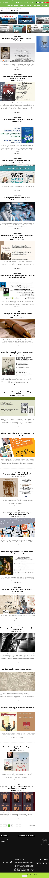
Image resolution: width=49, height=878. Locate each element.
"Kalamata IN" (14, 41)
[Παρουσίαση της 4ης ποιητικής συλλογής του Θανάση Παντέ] (33, 29)
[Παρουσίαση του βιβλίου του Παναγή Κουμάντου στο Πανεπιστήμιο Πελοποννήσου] (17, 801)
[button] (46, 5)
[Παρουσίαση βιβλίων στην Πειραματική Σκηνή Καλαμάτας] (17, 406)
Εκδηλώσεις (6, 8)
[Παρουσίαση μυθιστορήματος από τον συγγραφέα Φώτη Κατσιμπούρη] (17, 565)
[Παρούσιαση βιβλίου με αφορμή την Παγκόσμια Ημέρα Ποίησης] (17, 133)
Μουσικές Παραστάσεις (23, 12)
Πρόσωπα (29, 5)
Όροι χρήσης (2, 841)
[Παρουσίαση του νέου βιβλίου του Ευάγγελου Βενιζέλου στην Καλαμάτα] (17, 527)
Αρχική (1, 8)
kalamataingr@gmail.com (8, 839)
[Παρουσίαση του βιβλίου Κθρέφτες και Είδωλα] (17, 173)
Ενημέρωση (22, 5)
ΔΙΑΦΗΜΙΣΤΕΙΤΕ (39, 2)
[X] (17, 1)
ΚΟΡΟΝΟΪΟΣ (46, 2)
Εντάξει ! (24, 875)
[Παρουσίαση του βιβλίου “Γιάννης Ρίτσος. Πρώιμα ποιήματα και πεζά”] (17, 250)
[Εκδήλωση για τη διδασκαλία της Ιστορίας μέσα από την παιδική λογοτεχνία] (17, 447)
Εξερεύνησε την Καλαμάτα (12, 5)
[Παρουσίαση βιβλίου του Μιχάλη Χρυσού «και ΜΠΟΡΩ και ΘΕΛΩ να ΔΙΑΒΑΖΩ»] (26, 20)
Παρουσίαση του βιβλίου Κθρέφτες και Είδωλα (17, 160)
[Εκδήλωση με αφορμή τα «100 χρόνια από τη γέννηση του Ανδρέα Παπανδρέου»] (17, 289)
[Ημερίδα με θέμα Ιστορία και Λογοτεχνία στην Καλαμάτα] (17, 328)
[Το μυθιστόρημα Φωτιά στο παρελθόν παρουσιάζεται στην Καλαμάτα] (17, 642)
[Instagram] (13, 1)
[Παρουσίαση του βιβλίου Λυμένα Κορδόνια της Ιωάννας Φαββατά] (17, 604)
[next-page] (20, 825)
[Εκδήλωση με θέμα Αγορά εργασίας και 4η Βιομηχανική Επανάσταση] (17, 211)
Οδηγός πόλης (44, 5)
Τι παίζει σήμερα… (36, 5)
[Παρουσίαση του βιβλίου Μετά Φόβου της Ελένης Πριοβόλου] (17, 366)
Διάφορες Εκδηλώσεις (4, 12)
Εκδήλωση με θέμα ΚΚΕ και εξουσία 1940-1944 (17, 669)
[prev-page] (1, 825)
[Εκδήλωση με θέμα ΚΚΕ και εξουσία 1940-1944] (17, 681)
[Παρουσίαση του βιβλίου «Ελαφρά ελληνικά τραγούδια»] (17, 761)
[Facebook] (11, 1)
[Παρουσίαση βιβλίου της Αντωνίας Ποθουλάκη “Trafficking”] (17, 52)
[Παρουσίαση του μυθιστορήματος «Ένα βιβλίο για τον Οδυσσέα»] (17, 721)
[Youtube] (19, 1)
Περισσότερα (17, 69)
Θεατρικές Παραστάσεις (13, 12)
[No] (47, 875)
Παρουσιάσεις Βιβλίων (13, 8)
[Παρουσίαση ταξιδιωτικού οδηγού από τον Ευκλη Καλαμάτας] (8, 20)
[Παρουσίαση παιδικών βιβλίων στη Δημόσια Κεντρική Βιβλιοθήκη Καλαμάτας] (19, 29)
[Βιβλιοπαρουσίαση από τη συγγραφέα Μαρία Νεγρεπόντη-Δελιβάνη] (17, 91)
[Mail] (15, 1)
